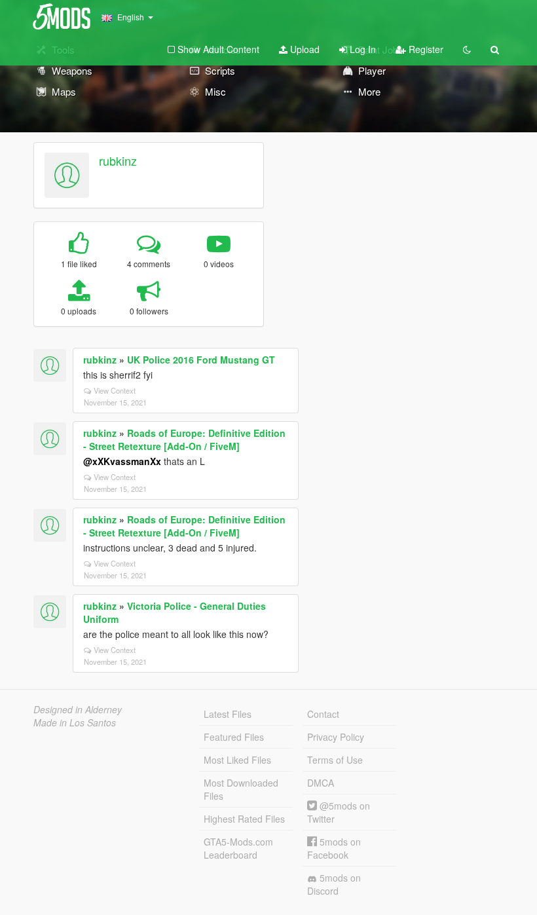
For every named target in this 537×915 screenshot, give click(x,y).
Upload (303, 49)
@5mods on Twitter (338, 812)
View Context (115, 390)
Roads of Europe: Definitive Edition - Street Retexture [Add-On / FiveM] (184, 439)
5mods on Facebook (334, 848)
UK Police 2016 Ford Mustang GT (201, 359)
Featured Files (234, 736)
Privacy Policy (335, 736)
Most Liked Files (237, 759)
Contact (323, 713)
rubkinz (118, 160)
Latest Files (227, 713)
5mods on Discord (334, 884)
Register (424, 49)
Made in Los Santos (74, 722)
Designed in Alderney (77, 709)
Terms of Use (335, 759)
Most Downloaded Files (241, 789)
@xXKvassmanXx (122, 461)
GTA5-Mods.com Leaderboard (238, 848)
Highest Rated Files (244, 818)
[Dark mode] (467, 49)
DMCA (320, 782)
